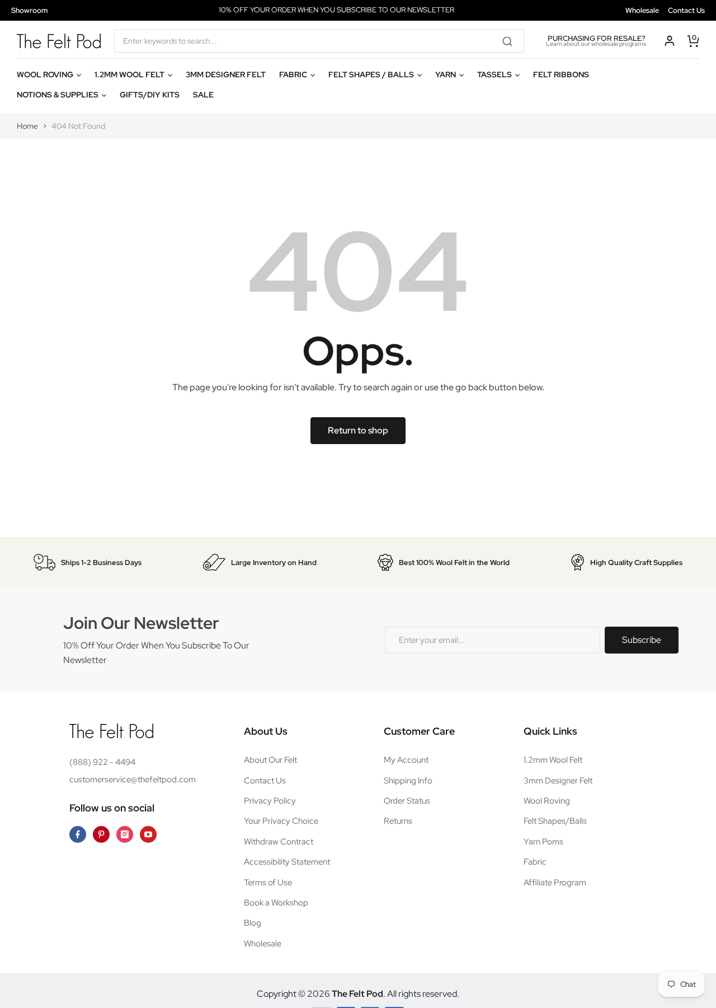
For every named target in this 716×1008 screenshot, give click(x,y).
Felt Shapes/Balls (555, 821)
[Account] (669, 41)
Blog (252, 922)
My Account (406, 760)
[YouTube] (148, 834)
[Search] (511, 41)
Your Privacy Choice (281, 821)
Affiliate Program (555, 882)
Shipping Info (408, 780)
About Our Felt (270, 760)
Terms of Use (268, 882)
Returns (398, 821)
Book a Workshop (276, 902)
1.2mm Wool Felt (553, 760)
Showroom (29, 10)
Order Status (407, 800)
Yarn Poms (543, 841)
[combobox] (319, 41)
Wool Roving (547, 800)
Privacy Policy (270, 800)
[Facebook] (77, 834)
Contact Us (686, 10)
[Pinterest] (101, 834)
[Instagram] (124, 834)
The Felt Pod (357, 994)
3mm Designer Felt (558, 780)
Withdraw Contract (278, 841)
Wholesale (642, 10)
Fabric (535, 861)
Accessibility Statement (287, 861)
